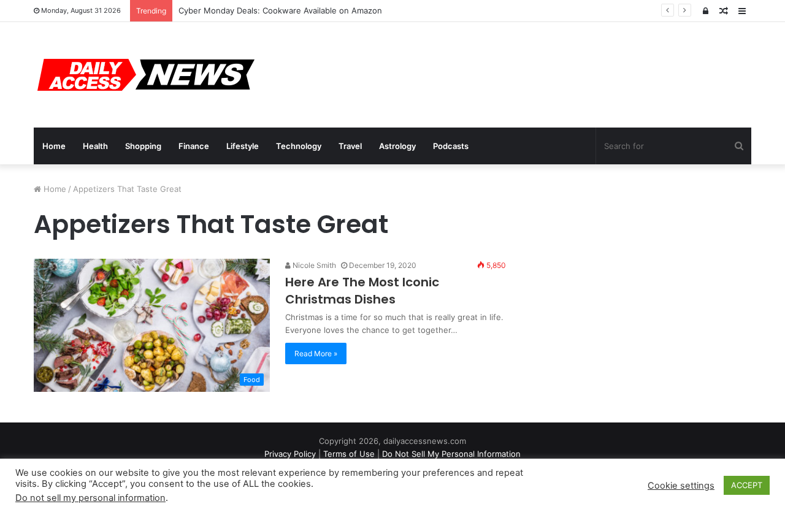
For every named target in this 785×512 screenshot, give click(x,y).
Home (54, 146)
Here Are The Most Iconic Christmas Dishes (362, 290)
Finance (193, 146)
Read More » (315, 353)
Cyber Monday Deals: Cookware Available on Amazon (280, 10)
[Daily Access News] (144, 75)
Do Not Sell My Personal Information (451, 454)
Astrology (397, 146)
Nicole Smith (313, 265)
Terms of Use (349, 454)
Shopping (143, 146)
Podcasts (451, 146)
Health (95, 146)
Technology (298, 146)
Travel (350, 146)
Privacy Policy (290, 454)
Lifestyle (242, 146)
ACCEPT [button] (746, 485)
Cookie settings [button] (681, 485)
